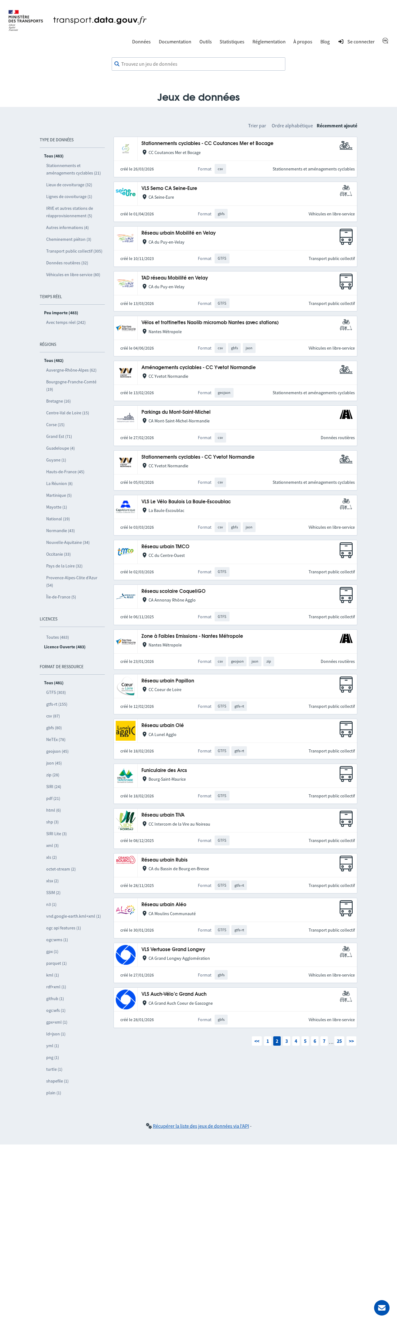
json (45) (54, 763)
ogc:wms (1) (57, 939)
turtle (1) (54, 1069)
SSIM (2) (53, 892)
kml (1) (52, 975)
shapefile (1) (57, 1081)
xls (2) (51, 857)
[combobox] (198, 64)
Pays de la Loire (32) (64, 566)
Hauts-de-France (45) (65, 471)
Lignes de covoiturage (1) (69, 196)
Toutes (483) (57, 637)
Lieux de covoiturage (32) (69, 184)
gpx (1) (52, 951)
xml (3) (52, 845)
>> (351, 1041)
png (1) (52, 1057)
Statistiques (232, 41)
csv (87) (53, 716)
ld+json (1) (55, 1034)
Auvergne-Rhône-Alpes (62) (71, 370)
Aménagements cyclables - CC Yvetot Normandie (198, 367)
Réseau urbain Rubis (164, 860)
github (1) (55, 998)
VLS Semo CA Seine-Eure (169, 188)
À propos (302, 41)
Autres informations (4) (67, 227)
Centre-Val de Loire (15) (67, 413)
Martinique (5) (59, 495)
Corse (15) (55, 424)
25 (339, 1041)
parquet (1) (56, 963)
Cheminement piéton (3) (68, 239)
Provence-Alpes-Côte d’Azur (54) (71, 581)
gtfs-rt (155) (56, 704)
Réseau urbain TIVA (163, 815)
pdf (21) (53, 798)
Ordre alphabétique (292, 125)
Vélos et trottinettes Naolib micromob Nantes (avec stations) (210, 322)
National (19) (58, 519)
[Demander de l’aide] (382, 1308)
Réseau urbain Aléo (163, 904)
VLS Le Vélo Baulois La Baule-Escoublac (186, 502)
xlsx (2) (52, 881)
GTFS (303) (56, 692)
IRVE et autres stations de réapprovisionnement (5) (69, 211)
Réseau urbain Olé (162, 725)
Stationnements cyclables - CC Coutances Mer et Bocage (207, 143)
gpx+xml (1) (56, 1022)
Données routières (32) (67, 263)
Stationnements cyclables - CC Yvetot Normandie (198, 457)
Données (141, 41)
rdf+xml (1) (56, 987)
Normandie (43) (60, 530)
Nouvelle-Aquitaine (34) (68, 542)
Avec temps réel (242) (66, 322)
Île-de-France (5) (61, 597)
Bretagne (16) (58, 401)
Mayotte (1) (56, 507)
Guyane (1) (56, 460)
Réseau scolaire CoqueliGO (173, 591)
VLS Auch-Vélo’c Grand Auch (174, 994)
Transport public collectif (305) (74, 251)
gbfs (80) (54, 727)
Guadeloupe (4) (60, 448)
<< (256, 1041)
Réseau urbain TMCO (165, 547)
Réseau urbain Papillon (167, 681)
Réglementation (269, 41)
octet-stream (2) (61, 869)
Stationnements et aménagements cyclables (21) (73, 169)
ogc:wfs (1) (55, 1010)
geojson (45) (57, 751)
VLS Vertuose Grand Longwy (173, 949)
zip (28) (52, 775)
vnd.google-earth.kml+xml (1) (73, 916)
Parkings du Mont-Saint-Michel (176, 412)
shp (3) (52, 822)
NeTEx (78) (55, 739)
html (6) (53, 810)
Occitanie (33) (58, 554)
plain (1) (53, 1093)
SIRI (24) (53, 786)
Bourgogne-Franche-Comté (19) (71, 385)
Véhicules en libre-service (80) (73, 274)
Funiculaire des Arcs (164, 770)
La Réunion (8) (59, 483)
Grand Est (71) (59, 436)
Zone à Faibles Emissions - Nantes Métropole (192, 636)
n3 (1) (51, 904)
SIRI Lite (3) (56, 833)
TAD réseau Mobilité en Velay (174, 278)
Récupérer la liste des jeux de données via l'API (201, 1126)
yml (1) (52, 1045)
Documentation (175, 41)
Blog (325, 41)
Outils (205, 41)
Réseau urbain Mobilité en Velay (178, 233)
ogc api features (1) (63, 928)
